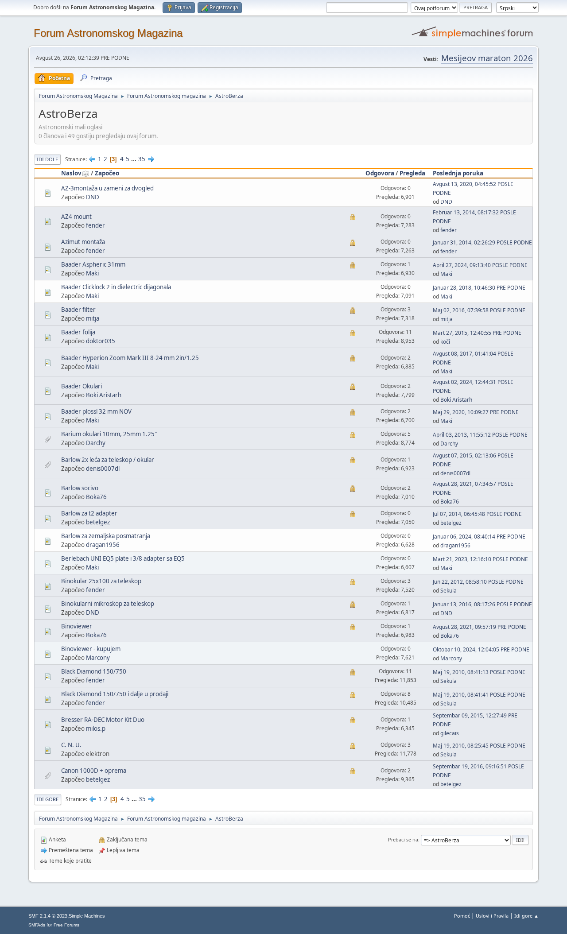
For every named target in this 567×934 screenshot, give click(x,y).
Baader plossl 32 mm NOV (96, 411)
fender (95, 225)
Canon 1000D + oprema (93, 771)
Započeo (107, 173)
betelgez (98, 522)
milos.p (95, 728)
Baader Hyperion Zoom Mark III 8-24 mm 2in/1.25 (130, 358)
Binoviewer (76, 626)
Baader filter (78, 310)
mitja (92, 318)
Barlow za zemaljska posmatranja (105, 536)
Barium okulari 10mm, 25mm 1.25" (109, 434)
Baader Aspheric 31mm (93, 264)
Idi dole (47, 159)
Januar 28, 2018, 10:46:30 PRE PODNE (479, 287)
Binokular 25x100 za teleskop (101, 581)
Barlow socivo (79, 488)
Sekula (448, 590)
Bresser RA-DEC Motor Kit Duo (102, 720)
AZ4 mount (76, 217)
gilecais (449, 733)
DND (92, 197)
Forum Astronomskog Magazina (108, 33)
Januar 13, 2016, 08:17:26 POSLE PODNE (482, 604)
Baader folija (78, 332)
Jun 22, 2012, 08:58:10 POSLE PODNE (478, 581)
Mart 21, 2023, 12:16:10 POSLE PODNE (480, 559)
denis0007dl (103, 469)
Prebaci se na (403, 839)
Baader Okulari (81, 386)
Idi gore (47, 799)
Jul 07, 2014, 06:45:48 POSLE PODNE (477, 514)
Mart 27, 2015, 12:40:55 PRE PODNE (477, 333)
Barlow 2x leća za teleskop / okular (107, 460)
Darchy (95, 443)
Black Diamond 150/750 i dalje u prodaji (114, 694)
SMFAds (36, 924)
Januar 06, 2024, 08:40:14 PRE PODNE (479, 536)
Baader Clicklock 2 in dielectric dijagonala (116, 287)
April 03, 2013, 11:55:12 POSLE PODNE (480, 434)
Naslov (71, 173)
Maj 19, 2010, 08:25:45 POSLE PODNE (479, 745)
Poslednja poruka (458, 173)
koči (445, 341)
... (134, 159)
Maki (92, 273)
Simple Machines (87, 915)
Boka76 (96, 497)
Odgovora (379, 173)
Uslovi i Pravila (492, 915)
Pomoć (462, 915)
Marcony (98, 658)
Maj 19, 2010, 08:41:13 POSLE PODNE (479, 672)
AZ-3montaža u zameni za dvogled (107, 188)
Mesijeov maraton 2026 (487, 57)
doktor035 (100, 341)
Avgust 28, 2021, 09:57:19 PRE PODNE (479, 627)
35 (141, 159)
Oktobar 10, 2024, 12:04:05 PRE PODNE (481, 649)
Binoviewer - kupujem (90, 649)
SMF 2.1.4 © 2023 (47, 915)
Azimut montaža (83, 242)
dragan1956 (103, 545)
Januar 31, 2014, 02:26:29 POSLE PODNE (482, 242)
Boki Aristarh (103, 395)
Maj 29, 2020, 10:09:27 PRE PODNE (476, 412)
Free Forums (66, 924)
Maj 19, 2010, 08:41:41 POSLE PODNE (479, 694)
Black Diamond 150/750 (93, 671)
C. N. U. (71, 745)
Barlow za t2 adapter (89, 513)
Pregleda (412, 173)
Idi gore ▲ (526, 915)
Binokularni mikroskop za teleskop (107, 604)
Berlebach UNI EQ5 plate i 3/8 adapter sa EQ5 (123, 558)
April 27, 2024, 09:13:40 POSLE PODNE (480, 265)
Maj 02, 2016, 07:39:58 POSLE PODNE (479, 310)
